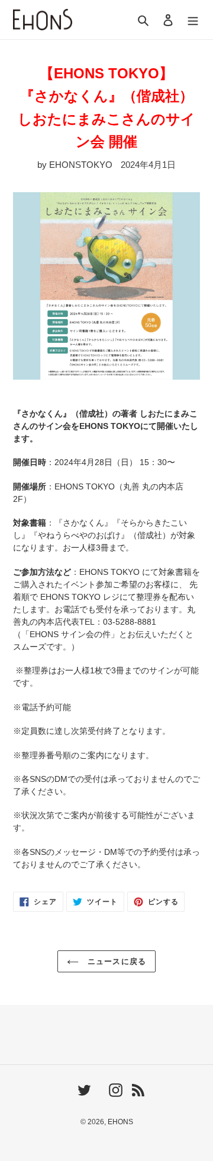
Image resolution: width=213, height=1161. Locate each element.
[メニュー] (192, 20)
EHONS (120, 1122)
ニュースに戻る (115, 961)
